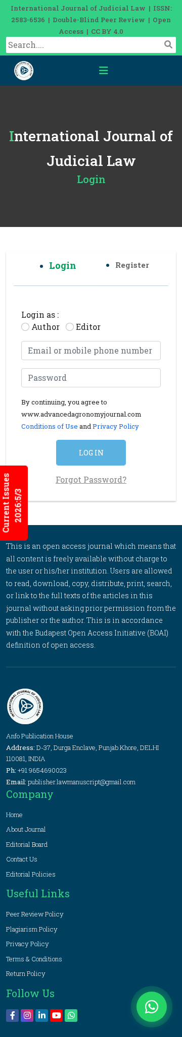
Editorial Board (27, 844)
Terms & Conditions (34, 958)
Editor (88, 326)
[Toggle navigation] (104, 71)
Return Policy (26, 973)
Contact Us (21, 858)
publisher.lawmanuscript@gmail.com (81, 781)
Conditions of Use (50, 426)
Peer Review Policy (35, 913)
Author (45, 326)
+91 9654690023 (42, 770)
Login (62, 265)
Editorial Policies (31, 874)
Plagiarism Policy (32, 929)
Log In (91, 452)
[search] (168, 44)
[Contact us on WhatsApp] (151, 1007)
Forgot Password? (91, 479)
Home (14, 814)
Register (132, 265)
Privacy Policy (116, 426)
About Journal (26, 829)
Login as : (40, 314)
